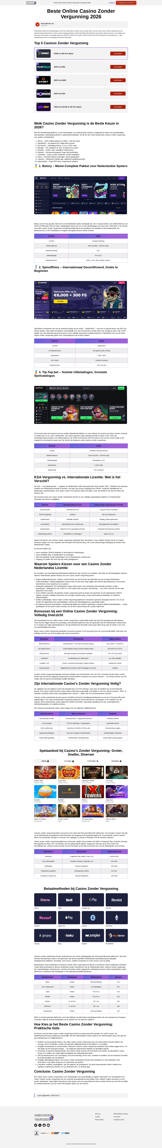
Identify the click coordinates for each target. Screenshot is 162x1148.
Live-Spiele (67, 761)
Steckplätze (115, 761)
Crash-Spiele (91, 761)
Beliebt (44, 761)
